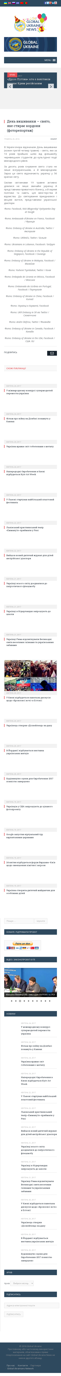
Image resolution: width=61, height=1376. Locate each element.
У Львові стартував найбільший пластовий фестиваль (38, 1098)
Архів (7, 1283)
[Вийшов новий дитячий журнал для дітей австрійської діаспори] (30, 548)
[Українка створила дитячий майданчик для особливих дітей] (30, 883)
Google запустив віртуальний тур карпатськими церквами (24, 836)
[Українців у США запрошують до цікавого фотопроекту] (30, 799)
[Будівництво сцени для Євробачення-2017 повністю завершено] (30, 771)
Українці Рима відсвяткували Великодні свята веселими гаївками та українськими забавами (30, 642)
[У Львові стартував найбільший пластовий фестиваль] (30, 492)
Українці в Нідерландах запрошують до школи (34, 1167)
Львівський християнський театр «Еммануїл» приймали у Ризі (25, 529)
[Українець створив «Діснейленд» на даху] (30, 718)
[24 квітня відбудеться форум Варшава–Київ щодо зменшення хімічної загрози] (30, 855)
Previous (10, 86)
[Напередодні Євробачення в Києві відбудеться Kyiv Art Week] (30, 464)
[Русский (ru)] (13, 3)
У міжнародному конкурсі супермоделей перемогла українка (35, 1030)
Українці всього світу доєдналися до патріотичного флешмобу (26, 585)
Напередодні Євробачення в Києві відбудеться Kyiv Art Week (25, 473)
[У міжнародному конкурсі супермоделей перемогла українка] (30, 383)
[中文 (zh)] (21, 3)
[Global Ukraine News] (30, 22)
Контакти (23, 1365)
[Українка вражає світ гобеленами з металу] (30, 439)
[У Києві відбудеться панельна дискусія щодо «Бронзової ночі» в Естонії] (30, 677)
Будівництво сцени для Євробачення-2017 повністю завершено (36, 1257)
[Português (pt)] (25, 3)
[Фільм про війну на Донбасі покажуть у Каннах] (30, 411)
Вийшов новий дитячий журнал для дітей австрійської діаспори (29, 557)
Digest (54, 139)
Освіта (14, 74)
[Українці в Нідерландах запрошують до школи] (30, 604)
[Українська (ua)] (5, 3)
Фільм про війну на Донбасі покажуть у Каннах (36, 1047)
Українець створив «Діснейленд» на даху (29, 725)
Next (51, 86)
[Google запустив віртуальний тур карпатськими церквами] (30, 827)
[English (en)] (9, 3)
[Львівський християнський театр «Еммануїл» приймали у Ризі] (30, 520)
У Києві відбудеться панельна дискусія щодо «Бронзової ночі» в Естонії (28, 699)
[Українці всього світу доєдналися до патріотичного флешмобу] (30, 576)
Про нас (11, 1365)
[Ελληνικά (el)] (17, 3)
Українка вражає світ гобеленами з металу (30, 446)
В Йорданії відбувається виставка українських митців (25, 752)
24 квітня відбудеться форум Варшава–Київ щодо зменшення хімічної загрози (30, 864)
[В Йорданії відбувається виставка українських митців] (30, 743)
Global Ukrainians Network (20, 1368)
